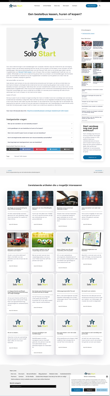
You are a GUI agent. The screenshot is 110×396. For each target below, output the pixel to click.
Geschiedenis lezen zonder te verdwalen (92, 106)
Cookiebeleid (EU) (65, 374)
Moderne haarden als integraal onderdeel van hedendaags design (92, 112)
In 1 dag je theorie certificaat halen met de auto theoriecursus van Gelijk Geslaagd (18, 292)
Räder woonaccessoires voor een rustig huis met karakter (87, 59)
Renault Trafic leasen (25, 72)
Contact (74, 5)
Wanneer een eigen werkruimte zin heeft (98, 48)
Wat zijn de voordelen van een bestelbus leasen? (40, 123)
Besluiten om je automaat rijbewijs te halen (65, 208)
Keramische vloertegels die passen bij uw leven (91, 96)
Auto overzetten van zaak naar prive (91, 208)
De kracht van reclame (89, 291)
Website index (53, 374)
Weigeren (89, 390)
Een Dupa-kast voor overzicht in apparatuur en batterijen (86, 84)
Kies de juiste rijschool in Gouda (98, 83)
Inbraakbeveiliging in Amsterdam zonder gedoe (92, 90)
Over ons (57, 5)
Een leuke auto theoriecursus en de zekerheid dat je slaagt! (42, 291)
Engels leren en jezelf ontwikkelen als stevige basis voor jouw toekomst (86, 71)
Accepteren (77, 390)
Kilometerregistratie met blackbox (89, 250)
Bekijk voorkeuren (102, 390)
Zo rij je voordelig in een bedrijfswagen (39, 333)
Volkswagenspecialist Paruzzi (66, 291)
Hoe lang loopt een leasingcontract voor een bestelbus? (40, 142)
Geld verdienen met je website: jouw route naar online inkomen (30, 379)
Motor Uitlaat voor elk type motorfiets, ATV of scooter (65, 250)
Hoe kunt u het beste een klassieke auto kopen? (15, 250)
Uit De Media (47, 5)
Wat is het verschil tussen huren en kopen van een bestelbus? (40, 133)
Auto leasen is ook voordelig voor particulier (92, 333)
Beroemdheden (31, 374)
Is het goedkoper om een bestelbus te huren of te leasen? (40, 128)
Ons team (66, 5)
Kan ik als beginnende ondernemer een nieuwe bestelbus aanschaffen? (40, 137)
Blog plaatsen (43, 374)
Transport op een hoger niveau (90, 101)
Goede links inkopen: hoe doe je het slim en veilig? (51, 376)
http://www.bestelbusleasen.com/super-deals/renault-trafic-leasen (47, 111)
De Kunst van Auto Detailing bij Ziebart (41, 208)
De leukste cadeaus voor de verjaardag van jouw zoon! (40, 250)
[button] (107, 376)
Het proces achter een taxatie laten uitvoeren (98, 58)
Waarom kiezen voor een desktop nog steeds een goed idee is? (91, 118)
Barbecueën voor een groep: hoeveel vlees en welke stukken (86, 48)
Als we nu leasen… (13, 332)
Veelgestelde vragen (88, 33)
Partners (37, 5)
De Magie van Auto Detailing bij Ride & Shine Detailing (17, 208)
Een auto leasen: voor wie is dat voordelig (66, 333)
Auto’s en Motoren (45, 19)
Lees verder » (85, 92)
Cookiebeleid (89, 393)
